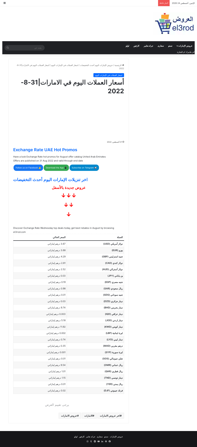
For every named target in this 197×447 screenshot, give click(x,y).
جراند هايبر (148, 45)
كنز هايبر (191, 52)
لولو (127, 45)
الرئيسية (118, 65)
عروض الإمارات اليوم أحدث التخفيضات (96, 65)
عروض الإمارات (185, 45)
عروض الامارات (69, 415)
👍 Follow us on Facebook (28, 167)
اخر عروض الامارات (110, 415)
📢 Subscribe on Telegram (84, 167)
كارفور (136, 45)
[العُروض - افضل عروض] (174, 23)
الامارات (88, 415)
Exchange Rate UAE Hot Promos (45, 149)
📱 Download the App (56, 167)
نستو (170, 45)
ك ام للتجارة (182, 52)
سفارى (161, 45)
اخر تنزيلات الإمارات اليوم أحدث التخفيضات (50, 179)
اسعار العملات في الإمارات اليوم (64, 65)
